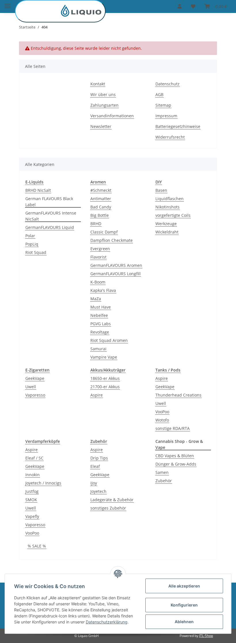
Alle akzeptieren (184, 585)
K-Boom (97, 282)
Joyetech (98, 491)
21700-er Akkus (105, 386)
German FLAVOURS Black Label (49, 201)
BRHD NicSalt (38, 190)
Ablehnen (184, 621)
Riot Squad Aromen (109, 340)
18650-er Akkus (105, 378)
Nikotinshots (167, 207)
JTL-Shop (206, 635)
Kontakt (97, 84)
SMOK (31, 499)
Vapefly (32, 516)
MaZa (95, 298)
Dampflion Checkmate (111, 240)
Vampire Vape (103, 357)
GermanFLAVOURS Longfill (115, 273)
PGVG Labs (100, 323)
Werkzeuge (166, 223)
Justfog (32, 491)
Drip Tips (99, 458)
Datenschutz (167, 84)
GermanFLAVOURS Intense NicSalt (50, 216)
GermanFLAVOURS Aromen (116, 265)
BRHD (95, 223)
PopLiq (31, 244)
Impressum (166, 115)
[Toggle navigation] (7, 3)
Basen (161, 190)
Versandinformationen (112, 115)
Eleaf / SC (34, 458)
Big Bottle (99, 215)
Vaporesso (35, 395)
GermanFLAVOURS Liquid (49, 227)
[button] (179, 6)
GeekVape (34, 378)
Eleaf (95, 466)
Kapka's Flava (103, 290)
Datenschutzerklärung (106, 621)
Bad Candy (100, 207)
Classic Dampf (104, 232)
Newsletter (100, 126)
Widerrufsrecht (170, 137)
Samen (162, 472)
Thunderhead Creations (178, 395)
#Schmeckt (100, 190)
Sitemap (163, 105)
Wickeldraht (166, 232)
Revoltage (99, 332)
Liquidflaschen (169, 198)
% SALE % (37, 546)
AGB (159, 94)
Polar (30, 235)
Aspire (96, 395)
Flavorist (98, 257)
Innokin (32, 474)
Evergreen (100, 248)
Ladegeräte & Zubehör (112, 499)
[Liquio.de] (60, 11)
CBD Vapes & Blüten (174, 455)
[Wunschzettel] (193, 6)
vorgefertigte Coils (173, 215)
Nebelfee (99, 315)
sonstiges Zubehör (108, 508)
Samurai (98, 348)
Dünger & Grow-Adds (175, 464)
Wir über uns (103, 94)
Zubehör (163, 480)
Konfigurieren (184, 604)
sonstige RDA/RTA (172, 428)
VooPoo (162, 411)
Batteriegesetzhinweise (177, 126)
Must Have (100, 307)
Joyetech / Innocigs (43, 483)
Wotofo (162, 420)
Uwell (30, 386)
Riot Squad (35, 252)
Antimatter (100, 198)
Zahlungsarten (104, 105)
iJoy (93, 483)
